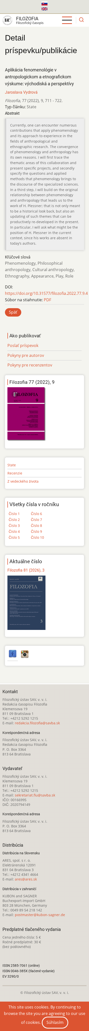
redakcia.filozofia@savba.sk (37, 723)
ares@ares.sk (26, 879)
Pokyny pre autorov (25, 355)
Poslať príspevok (22, 345)
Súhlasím (55, 1022)
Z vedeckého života (23, 481)
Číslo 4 (14, 531)
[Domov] (7, 20)
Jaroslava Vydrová (21, 92)
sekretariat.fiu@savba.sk (35, 795)
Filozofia (27, 18)
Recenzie (14, 473)
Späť (13, 312)
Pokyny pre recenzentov (29, 365)
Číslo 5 (14, 537)
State (11, 465)
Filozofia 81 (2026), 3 (25, 570)
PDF (47, 299)
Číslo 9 (36, 531)
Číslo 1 (14, 513)
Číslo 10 (37, 537)
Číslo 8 (36, 525)
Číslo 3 (14, 525)
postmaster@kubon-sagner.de (40, 914)
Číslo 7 (36, 519)
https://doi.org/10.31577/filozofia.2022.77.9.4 (46, 293)
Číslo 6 (36, 513)
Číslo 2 (14, 519)
